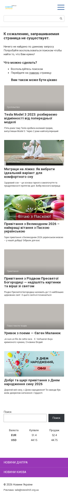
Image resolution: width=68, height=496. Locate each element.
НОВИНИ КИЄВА (15, 472)
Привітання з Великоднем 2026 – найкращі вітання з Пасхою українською (31, 228)
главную (34, 72)
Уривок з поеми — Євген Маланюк (32, 333)
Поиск (8, 412)
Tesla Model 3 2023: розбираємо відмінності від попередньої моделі (30, 118)
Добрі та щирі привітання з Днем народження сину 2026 (32, 382)
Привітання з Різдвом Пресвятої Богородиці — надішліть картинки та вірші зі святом (32, 282)
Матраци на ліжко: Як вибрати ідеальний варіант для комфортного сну (29, 173)
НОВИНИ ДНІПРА (16, 462)
